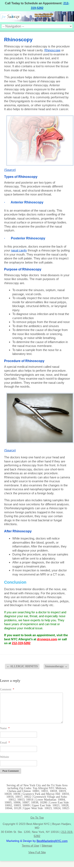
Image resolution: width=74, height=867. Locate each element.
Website (4, 756)
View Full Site (37, 852)
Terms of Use (30, 845)
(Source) (10, 170)
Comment (7, 689)
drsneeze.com (47, 639)
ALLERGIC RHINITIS (22, 666)
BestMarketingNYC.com (52, 840)
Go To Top (37, 817)
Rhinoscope (52, 50)
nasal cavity (19, 250)
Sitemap (47, 845)
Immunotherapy (56, 666)
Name (5, 728)
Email (5, 742)
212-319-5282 (21, 643)
